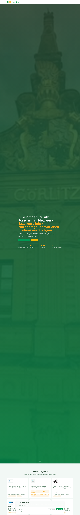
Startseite (24, 2)
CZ (72, 2)
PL (71, 2)
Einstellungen (21, 509)
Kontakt (62, 2)
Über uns (57, 2)
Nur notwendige (52, 509)
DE (67, 2)
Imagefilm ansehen (46, 240)
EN (69, 2)
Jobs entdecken (23, 240)
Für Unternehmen (51, 2)
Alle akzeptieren (59, 509)
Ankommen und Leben (42, 2)
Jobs (36, 2)
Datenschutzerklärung (20, 511)
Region (32, 2)
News (28, 2)
